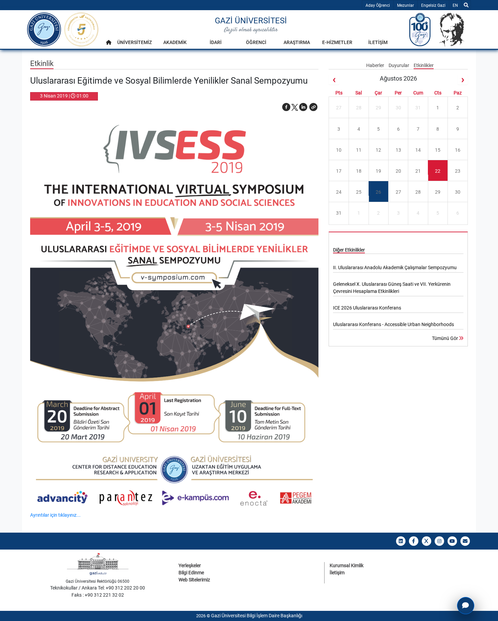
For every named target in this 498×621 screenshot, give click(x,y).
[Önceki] (334, 80)
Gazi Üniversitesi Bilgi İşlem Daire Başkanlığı (256, 615)
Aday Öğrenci (378, 5)
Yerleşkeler (190, 565)
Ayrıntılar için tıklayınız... (55, 515)
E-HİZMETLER (337, 42)
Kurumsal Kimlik (347, 565)
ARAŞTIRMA (297, 42)
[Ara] (466, 5)
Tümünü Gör (445, 338)
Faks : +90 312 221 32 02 (97, 595)
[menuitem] (108, 44)
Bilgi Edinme (191, 572)
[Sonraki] (463, 80)
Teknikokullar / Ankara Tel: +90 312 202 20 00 (97, 588)
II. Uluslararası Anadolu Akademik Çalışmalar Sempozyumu (395, 267)
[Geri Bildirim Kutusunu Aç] (465, 605)
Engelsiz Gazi (433, 5)
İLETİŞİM (378, 42)
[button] (313, 107)
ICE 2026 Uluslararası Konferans (367, 307)
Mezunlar (405, 5)
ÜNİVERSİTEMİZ (134, 42)
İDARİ (216, 42)
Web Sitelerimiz (194, 579)
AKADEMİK (175, 42)
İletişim (337, 572)
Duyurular (399, 65)
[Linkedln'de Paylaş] (303, 107)
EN (456, 5)
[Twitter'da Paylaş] (294, 107)
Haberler (375, 65)
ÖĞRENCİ (256, 42)
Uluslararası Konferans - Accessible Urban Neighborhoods (393, 324)
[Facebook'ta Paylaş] (286, 107)
